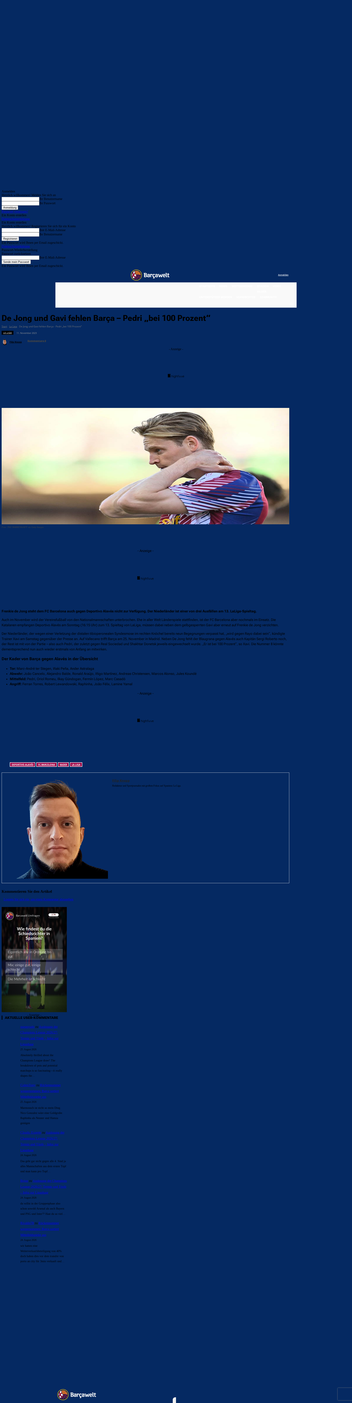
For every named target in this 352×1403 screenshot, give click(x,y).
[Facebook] (250, 275)
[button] (291, 304)
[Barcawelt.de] (150, 275)
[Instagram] (258, 275)
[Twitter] (267, 275)
